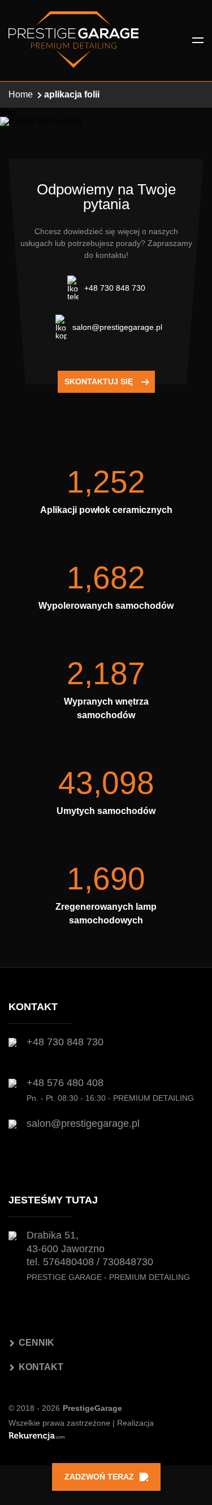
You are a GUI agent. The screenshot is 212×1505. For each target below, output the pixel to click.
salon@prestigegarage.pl (117, 327)
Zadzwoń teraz (99, 1476)
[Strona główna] (73, 40)
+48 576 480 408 (65, 1082)
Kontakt (41, 1367)
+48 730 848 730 (114, 287)
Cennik (36, 1342)
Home (20, 94)
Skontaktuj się (98, 381)
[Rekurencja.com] (36, 1435)
